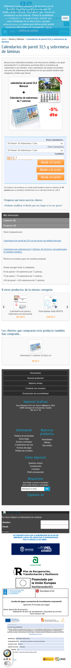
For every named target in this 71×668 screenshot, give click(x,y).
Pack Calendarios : (55, 140)
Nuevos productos (35, 378)
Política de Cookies (24, 451)
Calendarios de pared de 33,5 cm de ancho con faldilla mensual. (32, 241)
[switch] (7, 663)
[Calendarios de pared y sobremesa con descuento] (20, 302)
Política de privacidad (24, 436)
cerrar (65, 18)
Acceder (5, 532)
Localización (35, 466)
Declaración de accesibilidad (35, 393)
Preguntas (9, 225)
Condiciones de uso (24, 445)
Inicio (4, 39)
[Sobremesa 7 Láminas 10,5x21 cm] (35, 346)
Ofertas (47, 442)
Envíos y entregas (24, 442)
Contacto (36, 469)
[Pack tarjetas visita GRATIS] (50, 302)
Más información (10, 215)
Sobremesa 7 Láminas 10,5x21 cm (35, 355)
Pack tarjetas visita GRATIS (51, 311)
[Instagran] (38, 499)
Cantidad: (59, 154)
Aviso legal (24, 439)
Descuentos (35, 373)
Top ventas (47, 445)
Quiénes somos (36, 463)
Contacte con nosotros (35, 388)
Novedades (47, 439)
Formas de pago (24, 448)
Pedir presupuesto (35, 472)
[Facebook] (32, 499)
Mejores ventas (35, 383)
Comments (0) (9, 220)
